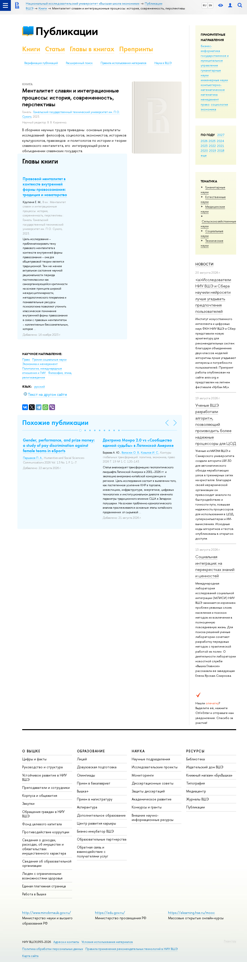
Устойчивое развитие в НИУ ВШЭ (44, 777)
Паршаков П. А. (32, 458)
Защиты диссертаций (148, 791)
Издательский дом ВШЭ (204, 767)
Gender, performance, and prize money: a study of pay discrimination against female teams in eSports (59, 445)
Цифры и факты (34, 759)
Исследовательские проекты (155, 767)
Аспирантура (87, 807)
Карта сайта (30, 956)
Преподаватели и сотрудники (46, 787)
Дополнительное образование (101, 815)
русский (39, 387)
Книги (31, 49)
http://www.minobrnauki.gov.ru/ (46, 912)
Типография (195, 783)
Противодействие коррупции (45, 832)
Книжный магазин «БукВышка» (209, 775)
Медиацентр (196, 791)
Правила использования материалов (123, 63)
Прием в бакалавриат (93, 783)
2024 (220, 141)
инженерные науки (214, 80)
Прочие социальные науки (49, 360)
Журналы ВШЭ (197, 799)
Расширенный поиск (79, 63)
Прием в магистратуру (94, 799)
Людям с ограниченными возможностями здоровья (42, 875)
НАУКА (138, 751)
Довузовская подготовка (97, 767)
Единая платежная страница (44, 886)
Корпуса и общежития (39, 795)
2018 (220, 150)
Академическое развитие (152, 799)
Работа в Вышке (34, 894)
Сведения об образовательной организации (46, 863)
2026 (204, 141)
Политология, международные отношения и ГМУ (42, 371)
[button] (80, 430)
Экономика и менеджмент (40, 364)
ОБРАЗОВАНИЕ (91, 751)
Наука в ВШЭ (163, 63)
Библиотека (195, 759)
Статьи (55, 49)
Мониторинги (143, 775)
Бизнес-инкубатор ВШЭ (95, 831)
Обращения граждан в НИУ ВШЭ (43, 813)
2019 (212, 150)
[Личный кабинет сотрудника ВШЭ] (230, 5)
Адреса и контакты (66, 942)
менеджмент (210, 99)
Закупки (28, 803)
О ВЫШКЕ (31, 751)
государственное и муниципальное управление (215, 60)
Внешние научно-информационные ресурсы (152, 817)
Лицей (82, 759)
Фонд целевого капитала (42, 824)
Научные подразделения (151, 759)
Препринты (136, 49)
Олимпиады (86, 775)
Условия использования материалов (107, 942)
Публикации (66, 31)
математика (209, 94)
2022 (212, 145)
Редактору (230, 941)
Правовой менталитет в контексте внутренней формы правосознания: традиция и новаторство (45, 186)
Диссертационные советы (152, 783)
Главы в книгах (92, 49)
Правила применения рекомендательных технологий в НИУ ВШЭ (131, 949)
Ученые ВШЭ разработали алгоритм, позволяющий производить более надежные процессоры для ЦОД (215, 424)
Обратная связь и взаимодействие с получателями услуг (92, 851)
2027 (220, 135)
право (205, 104)
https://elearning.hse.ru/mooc (191, 912)
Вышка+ (83, 791)
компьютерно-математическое (213, 87)
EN (210, 5)
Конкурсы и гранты (147, 807)
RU (204, 5)
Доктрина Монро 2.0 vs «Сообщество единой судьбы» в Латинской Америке (138, 442)
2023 (204, 145)
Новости (204, 264)
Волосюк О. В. (130, 453)
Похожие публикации (55, 422)
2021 (220, 145)
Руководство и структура (42, 767)
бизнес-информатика (210, 48)
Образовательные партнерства (101, 839)
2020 (204, 150)
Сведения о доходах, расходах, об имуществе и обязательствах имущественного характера (44, 846)
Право (26, 360)
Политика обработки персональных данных (52, 949)
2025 (212, 141)
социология (219, 104)
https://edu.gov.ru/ (110, 912)
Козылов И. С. (150, 453)
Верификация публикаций (41, 63)
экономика (208, 109)
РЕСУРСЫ (195, 751)
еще (204, 155)
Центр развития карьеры (96, 823)
